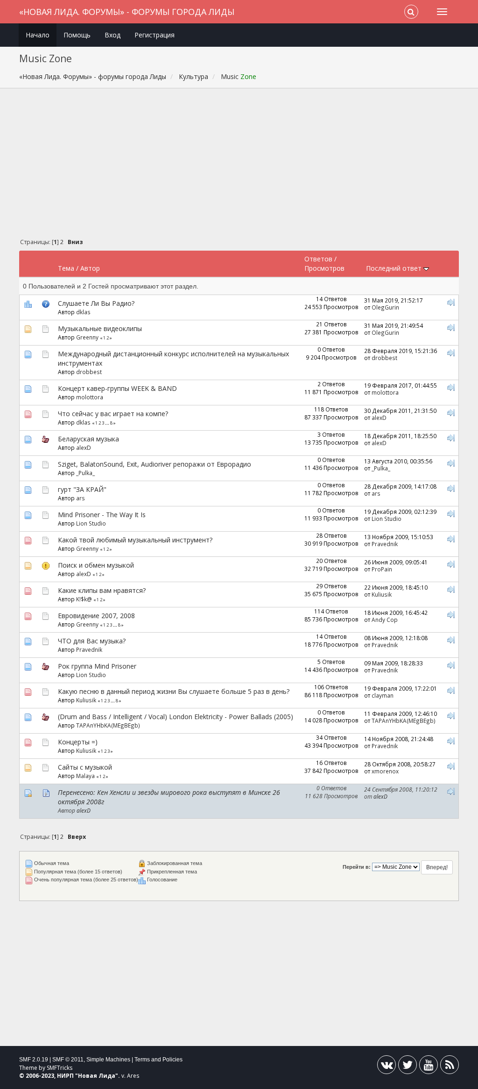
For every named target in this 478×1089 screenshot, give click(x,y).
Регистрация (154, 34)
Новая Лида (96, 1076)
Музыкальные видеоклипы (100, 328)
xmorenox (385, 771)
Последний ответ (394, 268)
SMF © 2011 (68, 1059)
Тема (66, 268)
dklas (83, 312)
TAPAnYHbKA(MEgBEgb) (108, 725)
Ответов (318, 258)
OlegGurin (385, 307)
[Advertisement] (239, 165)
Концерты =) (78, 741)
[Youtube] (428, 1067)
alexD (379, 417)
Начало (37, 34)
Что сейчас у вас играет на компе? (113, 413)
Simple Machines (108, 1059)
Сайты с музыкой (85, 767)
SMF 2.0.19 (33, 1059)
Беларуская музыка (88, 438)
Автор (90, 268)
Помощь (77, 34)
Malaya (85, 775)
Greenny (87, 337)
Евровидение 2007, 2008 (96, 615)
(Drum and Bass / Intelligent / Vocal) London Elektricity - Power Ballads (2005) (175, 716)
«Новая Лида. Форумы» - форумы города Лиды (126, 11)
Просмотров (324, 268)
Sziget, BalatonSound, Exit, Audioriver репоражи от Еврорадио (154, 464)
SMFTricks (59, 1068)
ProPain (382, 569)
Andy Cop (385, 619)
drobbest (89, 371)
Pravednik (385, 544)
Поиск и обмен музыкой (96, 565)
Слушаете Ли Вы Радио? (96, 303)
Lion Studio (91, 523)
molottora (89, 397)
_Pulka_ (85, 472)
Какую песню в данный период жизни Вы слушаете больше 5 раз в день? (173, 691)
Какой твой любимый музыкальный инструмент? (135, 539)
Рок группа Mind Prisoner (97, 666)
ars (80, 498)
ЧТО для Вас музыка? (92, 640)
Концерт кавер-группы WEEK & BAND (117, 388)
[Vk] (386, 1067)
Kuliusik (382, 594)
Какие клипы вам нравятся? (102, 590)
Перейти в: (357, 867)
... (107, 423)
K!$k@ (84, 599)
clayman (383, 695)
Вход (112, 34)
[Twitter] (407, 1067)
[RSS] (449, 1067)
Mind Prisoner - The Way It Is (102, 514)
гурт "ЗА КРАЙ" (82, 489)
